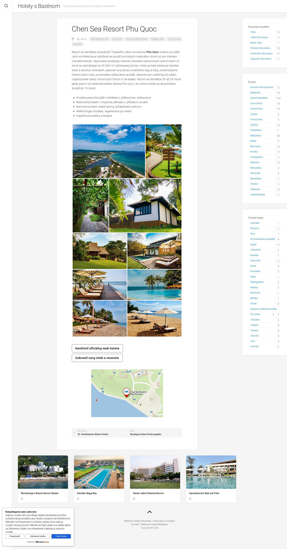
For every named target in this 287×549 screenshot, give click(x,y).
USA (252, 341)
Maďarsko (255, 135)
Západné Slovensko (260, 58)
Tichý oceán (174, 39)
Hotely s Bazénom (39, 6)
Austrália (254, 223)
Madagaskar (257, 282)
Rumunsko (255, 167)
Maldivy (254, 287)
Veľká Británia (257, 194)
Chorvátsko (256, 103)
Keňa (253, 266)
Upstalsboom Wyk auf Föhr (204, 493)
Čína (252, 233)
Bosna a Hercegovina (261, 87)
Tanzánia (255, 319)
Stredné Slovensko (260, 48)
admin (83, 39)
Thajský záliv (157, 39)
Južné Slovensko (259, 37)
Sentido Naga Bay (87, 493)
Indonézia (255, 249)
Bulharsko (255, 92)
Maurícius (255, 292)
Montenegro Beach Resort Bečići (39, 493)
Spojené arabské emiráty (263, 308)
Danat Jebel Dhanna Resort (148, 493)
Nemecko (255, 146)
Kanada (254, 255)
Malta (253, 140)
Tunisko (254, 330)
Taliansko (255, 189)
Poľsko (254, 151)
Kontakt (135, 524)
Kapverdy (255, 260)
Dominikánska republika (262, 239)
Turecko (254, 335)
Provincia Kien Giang (136, 39)
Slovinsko (255, 173)
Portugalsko (256, 157)
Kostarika (255, 271)
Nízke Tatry (256, 42)
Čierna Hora (256, 108)
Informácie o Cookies (164, 521)
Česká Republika (259, 98)
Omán (253, 303)
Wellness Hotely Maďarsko (154, 524)
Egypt (253, 244)
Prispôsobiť (15, 536)
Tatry (253, 32)
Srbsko (254, 183)
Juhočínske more (99, 39)
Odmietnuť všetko (38, 536)
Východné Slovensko (261, 53)
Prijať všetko (61, 536)
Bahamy (254, 228)
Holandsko (256, 130)
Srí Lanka (255, 314)
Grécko (254, 124)
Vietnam (77, 44)
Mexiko (254, 298)
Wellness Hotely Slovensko (137, 521)
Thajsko (254, 325)
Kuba (253, 276)
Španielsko (256, 178)
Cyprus (254, 114)
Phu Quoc (117, 39)
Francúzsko (256, 119)
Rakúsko (254, 162)
